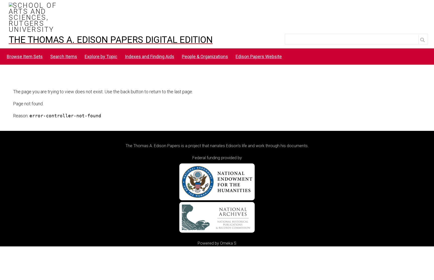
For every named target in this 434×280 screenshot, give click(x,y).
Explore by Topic (101, 56)
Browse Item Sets (25, 56)
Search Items (63, 56)
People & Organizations (205, 56)
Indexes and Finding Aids (149, 56)
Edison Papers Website (259, 56)
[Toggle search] (423, 39)
